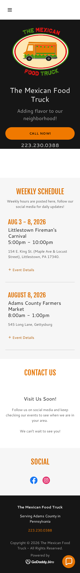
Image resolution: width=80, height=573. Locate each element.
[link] (34, 481)
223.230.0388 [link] (40, 145)
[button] (10, 9)
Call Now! (40, 133)
